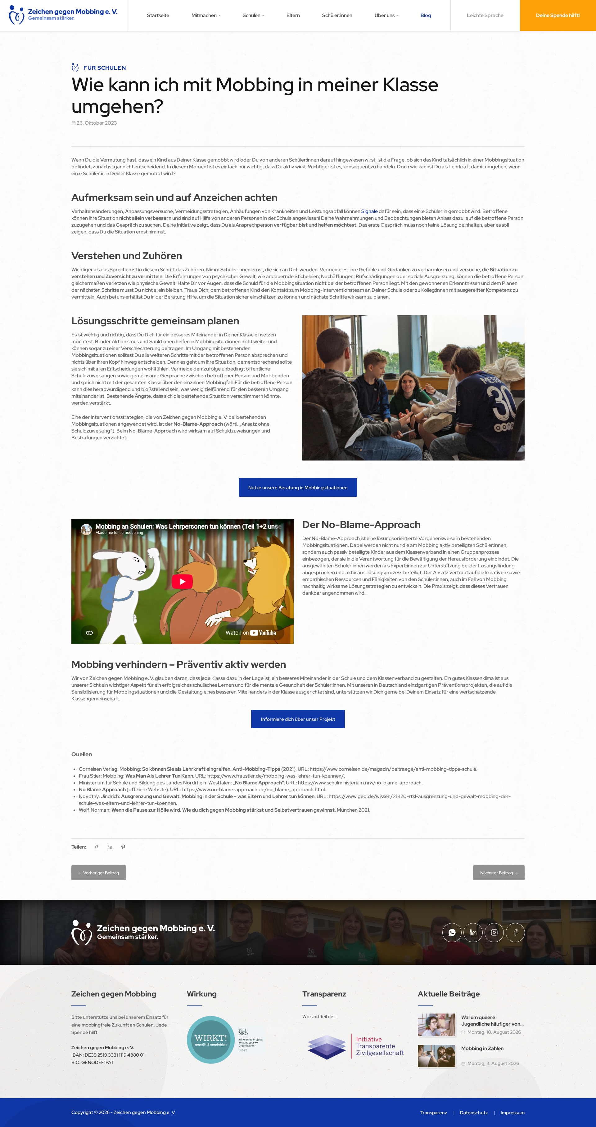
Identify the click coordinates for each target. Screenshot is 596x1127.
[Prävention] (226, 1040)
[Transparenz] (355, 1046)
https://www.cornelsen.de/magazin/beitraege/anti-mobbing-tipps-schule (393, 769)
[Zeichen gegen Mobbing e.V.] (64, 15)
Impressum (513, 1113)
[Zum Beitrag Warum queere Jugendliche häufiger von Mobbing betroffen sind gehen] (436, 1025)
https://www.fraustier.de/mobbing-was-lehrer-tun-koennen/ (275, 776)
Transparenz (433, 1113)
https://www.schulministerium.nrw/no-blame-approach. (360, 782)
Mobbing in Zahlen (482, 1048)
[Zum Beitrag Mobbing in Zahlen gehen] (436, 1056)
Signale (369, 211)
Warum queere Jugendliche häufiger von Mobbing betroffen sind (490, 1020)
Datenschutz (474, 1113)
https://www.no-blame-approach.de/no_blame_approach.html (253, 789)
